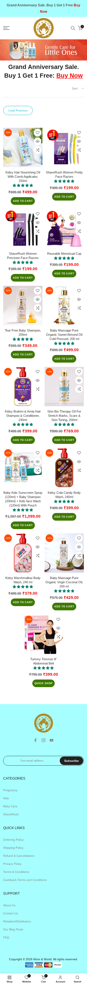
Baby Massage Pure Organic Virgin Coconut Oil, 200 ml (64, 582)
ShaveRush (11, 814)
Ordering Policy (13, 839)
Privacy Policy (12, 863)
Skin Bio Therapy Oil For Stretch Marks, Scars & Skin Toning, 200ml (64, 416)
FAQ (6, 937)
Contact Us (10, 913)
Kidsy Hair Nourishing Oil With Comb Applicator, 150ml (22, 177)
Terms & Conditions (16, 872)
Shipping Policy (13, 847)
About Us (9, 905)
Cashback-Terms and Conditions (25, 880)
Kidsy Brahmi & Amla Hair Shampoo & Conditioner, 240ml (23, 416)
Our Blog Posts (13, 929)
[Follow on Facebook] (35, 740)
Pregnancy (10, 790)
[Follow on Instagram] (43, 740)
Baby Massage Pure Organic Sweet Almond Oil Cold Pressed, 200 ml (64, 335)
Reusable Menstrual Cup (64, 253)
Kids (6, 798)
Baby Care (10, 806)
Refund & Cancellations (18, 855)
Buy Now (69, 75)
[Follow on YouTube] (51, 740)
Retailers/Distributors (17, 921)
